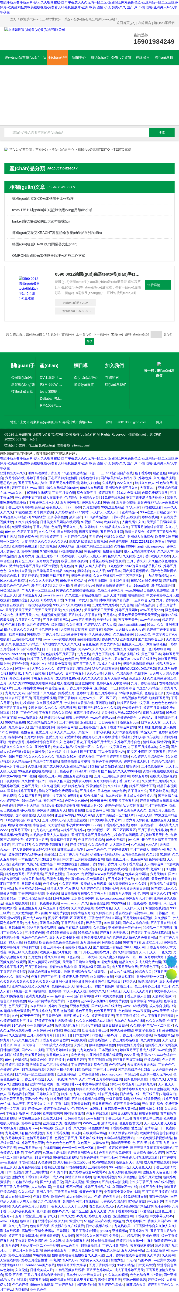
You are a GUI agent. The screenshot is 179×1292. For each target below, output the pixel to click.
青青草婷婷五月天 (63, 840)
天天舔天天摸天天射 (91, 556)
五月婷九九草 (146, 1084)
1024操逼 (114, 991)
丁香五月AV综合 (33, 1079)
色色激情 (124, 1011)
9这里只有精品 (148, 688)
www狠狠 (164, 1050)
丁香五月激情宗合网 (83, 1250)
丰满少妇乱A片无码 (63, 1260)
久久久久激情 (155, 1020)
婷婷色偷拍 (112, 805)
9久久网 (134, 840)
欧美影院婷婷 (52, 1113)
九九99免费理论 (84, 1094)
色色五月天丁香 (105, 1011)
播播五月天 (23, 615)
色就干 (44, 1206)
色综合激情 (124, 673)
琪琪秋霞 (169, 580)
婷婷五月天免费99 (127, 1104)
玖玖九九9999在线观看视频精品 (31, 683)
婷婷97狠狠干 (118, 1148)
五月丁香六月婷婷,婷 (153, 830)
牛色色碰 (39, 825)
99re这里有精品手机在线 (143, 566)
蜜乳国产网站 (53, 800)
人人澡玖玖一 (119, 844)
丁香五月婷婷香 (72, 923)
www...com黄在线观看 (59, 639)
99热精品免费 (15, 722)
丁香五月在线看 (66, 1192)
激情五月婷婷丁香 (40, 1138)
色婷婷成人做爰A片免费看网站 (135, 937)
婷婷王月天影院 (100, 1216)
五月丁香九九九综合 (33, 483)
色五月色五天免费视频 (115, 1152)
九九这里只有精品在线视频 (24, 1133)
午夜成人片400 (92, 805)
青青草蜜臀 (16, 742)
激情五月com (129, 722)
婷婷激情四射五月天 (51, 810)
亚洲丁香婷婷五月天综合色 (90, 835)
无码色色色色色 (132, 854)
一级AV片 (110, 1035)
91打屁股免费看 (149, 727)
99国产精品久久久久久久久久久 (31, 756)
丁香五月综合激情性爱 (34, 898)
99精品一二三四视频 (157, 928)
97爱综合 (146, 1211)
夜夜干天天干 (128, 620)
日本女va (72, 874)
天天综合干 (30, 1045)
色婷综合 (50, 854)
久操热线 (108, 483)
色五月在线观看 (16, 903)
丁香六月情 (41, 527)
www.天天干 (160, 1011)
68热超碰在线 (76, 1167)
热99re (105, 1231)
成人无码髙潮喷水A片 (139, 551)
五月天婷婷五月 (51, 536)
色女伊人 (71, 888)
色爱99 (36, 1113)
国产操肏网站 (83, 996)
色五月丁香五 (27, 532)
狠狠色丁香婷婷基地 (107, 761)
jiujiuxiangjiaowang (110, 898)
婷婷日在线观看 (142, 825)
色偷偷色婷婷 (131, 708)
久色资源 (44, 1162)
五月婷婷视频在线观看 (88, 1099)
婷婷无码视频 (60, 1099)
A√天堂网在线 (133, 805)
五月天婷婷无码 (53, 820)
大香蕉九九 (148, 488)
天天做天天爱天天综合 (160, 1123)
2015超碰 (29, 776)
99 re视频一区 (119, 1167)
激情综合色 (20, 1084)
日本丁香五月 (75, 673)
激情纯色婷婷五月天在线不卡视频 (33, 566)
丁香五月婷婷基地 (144, 747)
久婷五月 (80, 1045)
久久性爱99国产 (33, 781)
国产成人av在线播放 (106, 1006)
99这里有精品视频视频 (74, 928)
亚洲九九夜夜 (35, 996)
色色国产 (71, 659)
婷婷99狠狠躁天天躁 (61, 932)
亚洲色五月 (42, 747)
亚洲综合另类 (89, 497)
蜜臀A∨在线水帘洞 (63, 967)
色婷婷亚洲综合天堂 (82, 1152)
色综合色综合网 (162, 761)
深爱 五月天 (13, 1275)
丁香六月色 (50, 634)
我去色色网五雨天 (105, 668)
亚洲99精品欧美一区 (45, 1084)
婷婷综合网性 (67, 727)
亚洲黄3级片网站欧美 (94, 967)
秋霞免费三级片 (29, 1118)
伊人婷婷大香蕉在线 (79, 703)
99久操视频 (112, 923)
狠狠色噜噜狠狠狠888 (139, 664)
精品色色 (159, 473)
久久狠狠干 (162, 918)
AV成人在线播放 (109, 664)
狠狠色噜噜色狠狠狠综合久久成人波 (78, 1255)
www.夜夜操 (8, 1162)
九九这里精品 (62, 585)
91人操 (76, 1133)
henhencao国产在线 (40, 1265)
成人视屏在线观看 (157, 1162)
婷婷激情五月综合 (130, 1045)
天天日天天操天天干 (128, 908)
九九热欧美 (122, 1226)
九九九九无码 (15, 693)
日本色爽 (103, 791)
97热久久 (129, 981)
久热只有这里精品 (40, 864)
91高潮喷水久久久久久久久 (60, 644)
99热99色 (118, 903)
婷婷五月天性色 (157, 835)
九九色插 (126, 605)
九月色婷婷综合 (38, 624)
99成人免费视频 (128, 492)
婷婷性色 (170, 942)
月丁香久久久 (137, 791)
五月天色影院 (54, 874)
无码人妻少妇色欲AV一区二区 (120, 957)
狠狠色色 (27, 732)
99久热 (10, 532)
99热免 (97, 1035)
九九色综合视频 (49, 1201)
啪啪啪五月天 (159, 698)
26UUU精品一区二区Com (71, 1162)
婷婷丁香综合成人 (56, 1108)
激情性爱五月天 (109, 1280)
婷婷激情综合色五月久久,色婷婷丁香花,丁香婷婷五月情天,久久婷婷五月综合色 (84, 742)
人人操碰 (67, 1236)
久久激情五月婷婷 (155, 781)
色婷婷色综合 (127, 717)
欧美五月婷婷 (34, 1055)
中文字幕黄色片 (118, 747)
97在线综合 (87, 869)
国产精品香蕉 (144, 605)
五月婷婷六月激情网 (26, 639)
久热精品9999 (124, 546)
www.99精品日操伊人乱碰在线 (147, 590)
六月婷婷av (41, 1030)
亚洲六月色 (44, 1192)
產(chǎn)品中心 (58, 60)
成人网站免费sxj (67, 678)
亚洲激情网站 (85, 683)
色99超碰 (43, 1211)
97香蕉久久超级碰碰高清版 (76, 590)
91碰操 (165, 854)
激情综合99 (38, 1060)
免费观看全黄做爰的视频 (122, 1192)
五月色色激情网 (152, 766)
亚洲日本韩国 (49, 923)
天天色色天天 (141, 1167)
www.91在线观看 (135, 1006)
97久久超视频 (50, 786)
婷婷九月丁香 (53, 600)
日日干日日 (50, 649)
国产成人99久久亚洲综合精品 (64, 766)
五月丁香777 (21, 844)
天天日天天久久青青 (137, 991)
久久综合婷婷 (98, 844)
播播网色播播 (119, 580)
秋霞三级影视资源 (74, 561)
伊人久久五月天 (65, 732)
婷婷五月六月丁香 (139, 898)
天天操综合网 (89, 659)
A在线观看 (78, 1040)
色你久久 (49, 1216)
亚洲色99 (93, 1182)
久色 (15, 1016)
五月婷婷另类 (159, 791)
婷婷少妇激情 (90, 483)
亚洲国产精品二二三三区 (94, 546)
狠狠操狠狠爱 (49, 1236)
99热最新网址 (90, 1245)
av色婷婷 (6, 1270)
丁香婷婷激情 (119, 1128)
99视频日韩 (35, 654)
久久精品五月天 (29, 796)
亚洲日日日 (88, 722)
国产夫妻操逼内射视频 (44, 962)
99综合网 (158, 849)
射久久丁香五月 (141, 1182)
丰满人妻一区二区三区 (37, 590)
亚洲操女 (18, 864)
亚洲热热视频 (97, 1040)
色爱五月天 (137, 678)
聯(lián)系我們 (164, 23)
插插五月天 (124, 986)
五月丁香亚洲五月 (28, 1216)
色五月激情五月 (26, 869)
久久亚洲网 (17, 1035)
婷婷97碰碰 (29, 551)
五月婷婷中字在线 (121, 879)
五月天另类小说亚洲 (64, 483)
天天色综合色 (162, 1069)
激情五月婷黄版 (36, 1172)
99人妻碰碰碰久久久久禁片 (128, 884)
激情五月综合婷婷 (78, 1177)
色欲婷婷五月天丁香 (60, 654)
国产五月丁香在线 (13, 708)
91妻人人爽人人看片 (90, 566)
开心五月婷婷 (19, 678)
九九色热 (66, 566)
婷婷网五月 (106, 492)
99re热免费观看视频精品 (154, 1138)
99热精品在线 (88, 932)
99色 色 (108, 502)
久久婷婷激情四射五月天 (50, 844)
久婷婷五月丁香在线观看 (114, 913)
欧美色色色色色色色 (14, 585)
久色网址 (99, 928)
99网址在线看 (74, 1113)
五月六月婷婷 (34, 737)
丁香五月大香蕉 (104, 1069)
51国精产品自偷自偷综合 (106, 766)
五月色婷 (11, 1245)
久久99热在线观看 (125, 732)
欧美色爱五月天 (11, 1099)
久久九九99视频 (116, 1275)
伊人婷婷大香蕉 (100, 634)
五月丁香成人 (139, 849)
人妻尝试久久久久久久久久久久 (44, 541)
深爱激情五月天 (77, 1240)
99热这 (57, 1030)
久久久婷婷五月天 (25, 1206)
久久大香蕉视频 (82, 908)
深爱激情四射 (96, 786)
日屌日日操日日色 (115, 1025)
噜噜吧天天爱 (121, 1143)
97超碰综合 (27, 1162)
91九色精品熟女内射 (42, 722)
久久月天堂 (165, 551)
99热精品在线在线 (25, 1182)
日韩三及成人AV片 (70, 849)
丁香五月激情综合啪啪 (147, 527)
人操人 (109, 673)
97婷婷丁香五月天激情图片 (54, 1020)
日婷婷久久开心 (47, 1094)
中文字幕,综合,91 (147, 1030)
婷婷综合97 (156, 1280)
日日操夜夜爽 (100, 732)
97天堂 (156, 1275)
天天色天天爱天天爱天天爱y (138, 615)
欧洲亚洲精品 (66, 1074)
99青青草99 (131, 942)
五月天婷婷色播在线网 (124, 1172)
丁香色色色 (166, 1064)
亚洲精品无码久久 (13, 473)
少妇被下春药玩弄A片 (128, 835)
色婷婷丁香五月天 (78, 947)
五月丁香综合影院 (85, 1231)
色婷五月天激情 (149, 1177)
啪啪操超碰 (136, 595)
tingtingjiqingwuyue (151, 546)
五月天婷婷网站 (132, 1250)
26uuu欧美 (141, 585)
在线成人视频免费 (163, 776)
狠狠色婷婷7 (89, 1157)
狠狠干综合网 (159, 1196)
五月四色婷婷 (90, 942)
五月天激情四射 (114, 595)
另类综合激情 (10, 590)
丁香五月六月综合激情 (25, 1250)
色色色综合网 (99, 903)
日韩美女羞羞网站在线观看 (59, 522)
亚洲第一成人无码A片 (155, 1074)
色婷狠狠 (155, 903)
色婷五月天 (29, 786)
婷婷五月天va (54, 717)
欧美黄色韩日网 (97, 810)
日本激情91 (81, 1035)
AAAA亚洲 (131, 1055)
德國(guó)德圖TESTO (94, 149)
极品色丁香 (94, 923)
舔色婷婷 (171, 610)
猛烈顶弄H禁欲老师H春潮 (60, 805)
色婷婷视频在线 (88, 639)
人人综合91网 (41, 1187)
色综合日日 (28, 1221)
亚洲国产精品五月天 (54, 576)
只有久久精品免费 (25, 1040)
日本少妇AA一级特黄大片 (84, 1275)
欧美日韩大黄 (63, 859)
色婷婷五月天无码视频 (161, 1045)
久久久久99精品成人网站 (94, 1020)
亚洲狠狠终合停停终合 (124, 928)
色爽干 (56, 527)
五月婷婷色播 (34, 932)
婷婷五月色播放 (150, 1187)
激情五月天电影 (120, 893)
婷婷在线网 (150, 517)
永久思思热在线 (101, 976)
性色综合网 (164, 483)
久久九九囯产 (18, 1226)
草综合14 (131, 1074)
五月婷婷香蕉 (70, 502)
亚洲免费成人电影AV (96, 937)
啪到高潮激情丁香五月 (44, 473)
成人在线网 (65, 683)
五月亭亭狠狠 (57, 517)
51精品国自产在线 (119, 473)
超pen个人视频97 (94, 1001)
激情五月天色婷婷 (127, 649)
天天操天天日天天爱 (99, 610)
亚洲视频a (119, 1231)
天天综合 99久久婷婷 (148, 1152)
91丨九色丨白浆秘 (31, 673)
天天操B (36, 600)
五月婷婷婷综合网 (109, 1079)
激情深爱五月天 (29, 595)
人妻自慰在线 (76, 820)
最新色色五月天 (117, 859)
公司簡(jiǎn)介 (22, 377)
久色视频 (137, 844)
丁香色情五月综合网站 (105, 918)
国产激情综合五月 (151, 639)
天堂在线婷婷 (10, 1260)
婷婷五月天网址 (126, 610)
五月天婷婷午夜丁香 (108, 781)
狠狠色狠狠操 (112, 551)
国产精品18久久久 (164, 888)
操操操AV (15, 737)
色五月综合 (41, 1196)
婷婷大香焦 (86, 756)
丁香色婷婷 (33, 1152)
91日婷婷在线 (65, 556)
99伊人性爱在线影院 (123, 1133)
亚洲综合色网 (167, 1265)
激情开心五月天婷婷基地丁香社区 (106, 737)
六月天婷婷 (158, 874)
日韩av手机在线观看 (125, 517)
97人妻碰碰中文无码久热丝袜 (33, 849)
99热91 (94, 771)
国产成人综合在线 (136, 923)
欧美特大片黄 (106, 620)
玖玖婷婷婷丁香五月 (22, 791)
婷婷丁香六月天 (36, 840)
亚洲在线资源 (80, 1006)
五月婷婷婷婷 (97, 1167)
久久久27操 (47, 532)
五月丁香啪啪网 (156, 805)
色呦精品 (21, 1060)
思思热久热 (8, 483)
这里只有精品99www (30, 888)
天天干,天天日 (149, 952)
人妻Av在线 (100, 1143)
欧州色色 (57, 1196)
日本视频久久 (108, 1050)
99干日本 (114, 571)
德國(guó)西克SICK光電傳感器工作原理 (43, 198)
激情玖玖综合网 (162, 585)
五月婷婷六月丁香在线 (85, 615)
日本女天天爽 (151, 722)
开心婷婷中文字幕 (28, 497)
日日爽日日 (63, 1035)
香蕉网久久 (110, 639)
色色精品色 (117, 1064)
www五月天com (151, 610)
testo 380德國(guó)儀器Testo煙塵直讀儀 (51, 391)
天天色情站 (56, 825)
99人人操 (15, 942)
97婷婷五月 (8, 1128)
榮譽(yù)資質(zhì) (121, 60)
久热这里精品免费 (60, 1069)
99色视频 (30, 942)
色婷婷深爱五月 (55, 1250)
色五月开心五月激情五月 (152, 986)
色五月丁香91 (21, 830)
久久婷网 (168, 1255)
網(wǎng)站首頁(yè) (15, 60)
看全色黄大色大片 (102, 1206)
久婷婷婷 (90, 527)
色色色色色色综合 (164, 703)
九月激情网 (91, 507)
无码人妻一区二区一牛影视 (39, 1245)
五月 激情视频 (63, 1011)
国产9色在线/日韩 (42, 727)
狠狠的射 (132, 766)
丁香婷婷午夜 (138, 1231)
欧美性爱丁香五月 (95, 1030)
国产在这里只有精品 (107, 947)
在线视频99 (72, 1123)
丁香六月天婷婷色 (136, 820)
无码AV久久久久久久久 (95, 649)
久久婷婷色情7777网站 (72, 512)
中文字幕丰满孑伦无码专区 (145, 497)
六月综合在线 (15, 478)
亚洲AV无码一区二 (149, 976)
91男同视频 (16, 634)
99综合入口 (143, 972)
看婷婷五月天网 (49, 776)
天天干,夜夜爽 (57, 1079)
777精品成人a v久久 (114, 527)
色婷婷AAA (92, 624)
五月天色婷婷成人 (99, 1270)
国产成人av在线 (34, 918)
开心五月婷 (155, 1201)
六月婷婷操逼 (15, 1138)
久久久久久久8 (91, 678)
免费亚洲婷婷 (21, 527)
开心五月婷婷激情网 (62, 478)
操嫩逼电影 (8, 893)
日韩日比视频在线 (124, 1113)
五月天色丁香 (149, 967)
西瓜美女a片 (36, 1104)
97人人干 (98, 571)
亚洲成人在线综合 (140, 536)
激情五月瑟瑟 (41, 585)
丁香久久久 (157, 1079)
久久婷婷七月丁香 (136, 556)
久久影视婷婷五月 (49, 703)
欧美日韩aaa (71, 1084)
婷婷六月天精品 (28, 805)
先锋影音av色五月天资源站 (49, 1064)
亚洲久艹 (75, 1221)
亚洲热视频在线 (128, 654)
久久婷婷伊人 (72, 610)
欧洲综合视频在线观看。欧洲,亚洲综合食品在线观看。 (68, 972)
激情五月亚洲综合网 (77, 776)
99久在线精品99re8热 (62, 488)
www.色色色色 (96, 849)
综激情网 (57, 624)
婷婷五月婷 (140, 776)
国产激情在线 (168, 796)
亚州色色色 (38, 1289)
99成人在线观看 (91, 488)
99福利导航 (29, 947)
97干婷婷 (74, 507)
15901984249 (171, 961)
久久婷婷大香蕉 (19, 571)
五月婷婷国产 (88, 727)
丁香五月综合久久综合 (55, 712)
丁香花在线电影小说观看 (107, 561)
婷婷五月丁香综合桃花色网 (150, 932)
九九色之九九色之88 (129, 1020)
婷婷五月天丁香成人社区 (138, 1050)
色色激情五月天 (29, 908)
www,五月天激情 (83, 620)
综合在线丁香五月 (18, 698)
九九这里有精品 (156, 576)
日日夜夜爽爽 (88, 532)
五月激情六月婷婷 (105, 605)
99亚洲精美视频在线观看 (104, 1055)
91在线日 (114, 981)
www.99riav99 (53, 595)
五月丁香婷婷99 (127, 1016)
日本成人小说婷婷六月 (140, 796)
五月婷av (109, 615)
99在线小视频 (164, 1182)
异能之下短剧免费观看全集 (58, 791)
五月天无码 (35, 874)
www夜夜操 (141, 1011)
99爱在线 (7, 815)
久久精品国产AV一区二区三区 (151, 1025)
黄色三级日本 (151, 654)
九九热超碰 (113, 796)
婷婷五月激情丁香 (142, 786)
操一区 (102, 1148)
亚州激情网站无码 (40, 1025)
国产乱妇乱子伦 (51, 1182)
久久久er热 (95, 673)
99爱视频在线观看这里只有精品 (73, 1280)
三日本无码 (89, 957)
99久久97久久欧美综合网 (71, 605)
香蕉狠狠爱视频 (44, 698)
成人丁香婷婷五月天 (129, 1270)
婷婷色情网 (20, 664)
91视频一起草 (22, 991)
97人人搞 (109, 624)
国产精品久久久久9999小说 (121, 771)
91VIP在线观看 (103, 1162)
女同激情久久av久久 (43, 708)
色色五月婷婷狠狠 (13, 1001)
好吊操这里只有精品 (47, 571)
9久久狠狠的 (127, 1177)
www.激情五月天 (30, 717)
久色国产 (83, 1143)
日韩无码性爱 (145, 1265)
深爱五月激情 (38, 1280)
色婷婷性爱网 (10, 1069)
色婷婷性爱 (157, 859)
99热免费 (119, 791)
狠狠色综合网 (28, 536)
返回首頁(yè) (126, 23)
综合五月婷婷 (108, 1094)
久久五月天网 (69, 884)
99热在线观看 (152, 507)
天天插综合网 (154, 864)
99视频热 (34, 634)
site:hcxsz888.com (131, 624)
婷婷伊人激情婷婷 (75, 976)
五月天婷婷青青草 (40, 1035)
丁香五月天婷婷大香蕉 (135, 1035)
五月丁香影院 (68, 722)
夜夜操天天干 (56, 507)
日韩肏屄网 (16, 928)
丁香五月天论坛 (63, 492)
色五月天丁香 (18, 1006)
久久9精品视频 (164, 478)
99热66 (69, 571)
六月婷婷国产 (136, 1221)
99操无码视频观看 (38, 605)
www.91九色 (9, 1221)
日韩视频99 (61, 898)
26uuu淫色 (143, 634)
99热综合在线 (31, 800)
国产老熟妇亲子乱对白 (134, 1069)
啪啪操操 (40, 991)
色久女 (166, 952)
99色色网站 (92, 551)
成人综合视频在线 (162, 1006)
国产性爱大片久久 (76, 1016)
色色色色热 (90, 644)
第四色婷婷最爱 (135, 1079)
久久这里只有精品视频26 (83, 595)
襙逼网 (109, 629)
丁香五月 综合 (10, 1045)
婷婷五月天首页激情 (127, 1060)
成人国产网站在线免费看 (46, 1001)
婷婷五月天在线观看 (90, 1089)
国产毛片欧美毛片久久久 (129, 810)
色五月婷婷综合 (106, 693)
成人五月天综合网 (125, 967)
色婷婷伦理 (84, 693)
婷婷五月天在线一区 (130, 1240)
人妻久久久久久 (43, 668)
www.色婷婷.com (102, 717)
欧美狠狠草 (112, 522)
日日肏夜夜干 (108, 722)
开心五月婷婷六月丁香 (99, 952)
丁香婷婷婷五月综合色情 (89, 1064)
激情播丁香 (88, 864)
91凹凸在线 (83, 1069)
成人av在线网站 (121, 972)
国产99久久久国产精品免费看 (97, 1236)
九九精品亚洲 (130, 1236)
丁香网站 (6, 888)
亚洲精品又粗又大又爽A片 (31, 986)
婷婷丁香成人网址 (137, 761)
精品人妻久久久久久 (18, 629)
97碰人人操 (144, 815)
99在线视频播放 (102, 1240)
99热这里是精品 (74, 473)
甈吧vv (115, 1084)
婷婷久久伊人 (145, 483)
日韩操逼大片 (139, 869)
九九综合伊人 (18, 727)
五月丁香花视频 (57, 1133)
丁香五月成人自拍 (137, 996)
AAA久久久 (125, 483)
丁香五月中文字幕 (79, 688)
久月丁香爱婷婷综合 (123, 1211)
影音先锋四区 (110, 644)
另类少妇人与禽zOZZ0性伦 (121, 712)
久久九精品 (26, 1192)
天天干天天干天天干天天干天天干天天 (33, 610)
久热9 (100, 747)
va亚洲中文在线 (164, 1260)
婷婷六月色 (104, 908)
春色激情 (77, 1055)
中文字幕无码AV (161, 1216)
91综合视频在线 (91, 796)
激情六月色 (109, 1123)
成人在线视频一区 (18, 1196)
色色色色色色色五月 (61, 1143)
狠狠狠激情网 (98, 1128)
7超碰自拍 (168, 1094)
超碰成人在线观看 (93, 884)
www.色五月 (70, 1245)
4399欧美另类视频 (108, 996)
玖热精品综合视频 (21, 1094)
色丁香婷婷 (143, 473)
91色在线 (72, 957)
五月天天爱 (98, 1211)
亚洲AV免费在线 (36, 1099)
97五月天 (160, 972)
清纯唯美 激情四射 (156, 742)
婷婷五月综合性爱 (34, 1260)
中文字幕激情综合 (95, 1084)
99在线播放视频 (33, 1069)
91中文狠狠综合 (66, 864)
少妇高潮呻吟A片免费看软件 (85, 879)
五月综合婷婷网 (83, 898)
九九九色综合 (86, 1050)
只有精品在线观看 (163, 884)
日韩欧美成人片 (41, 1270)
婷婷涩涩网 (78, 844)
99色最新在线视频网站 (34, 771)
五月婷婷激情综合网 (89, 859)
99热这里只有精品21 (15, 517)
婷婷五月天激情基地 (23, 1236)
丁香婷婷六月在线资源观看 (138, 1157)
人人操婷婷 (45, 815)
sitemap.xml (81, 445)
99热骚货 (39, 517)
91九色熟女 (115, 566)
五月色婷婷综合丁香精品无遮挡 (41, 1167)
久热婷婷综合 (10, 800)
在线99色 (7, 615)
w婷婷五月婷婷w (73, 830)
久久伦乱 (168, 1040)
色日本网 (141, 673)
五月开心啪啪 (126, 502)
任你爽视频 (68, 649)
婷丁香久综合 (132, 864)
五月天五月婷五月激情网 (112, 776)
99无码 (131, 1260)
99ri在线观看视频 (65, 1157)
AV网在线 (46, 1128)
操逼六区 (117, 1260)
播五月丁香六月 (84, 664)
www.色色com (150, 620)
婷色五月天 (84, 1011)
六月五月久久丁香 (28, 620)
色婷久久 (114, 556)
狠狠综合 (83, 571)
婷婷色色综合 (89, 478)
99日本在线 (42, 1157)
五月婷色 (95, 536)
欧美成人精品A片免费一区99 (73, 747)
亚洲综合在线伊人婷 (52, 1221)
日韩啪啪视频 (10, 1050)
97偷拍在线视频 (156, 908)
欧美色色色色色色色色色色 (58, 942)
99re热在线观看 (41, 1284)
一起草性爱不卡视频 (68, 1187)
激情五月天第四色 (161, 810)
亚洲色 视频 (150, 1236)
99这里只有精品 (33, 879)
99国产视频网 (104, 986)
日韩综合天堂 (136, 1284)
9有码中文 (22, 668)
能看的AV (22, 976)
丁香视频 (141, 1216)
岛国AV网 (144, 1260)
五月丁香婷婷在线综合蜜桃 (125, 1255)
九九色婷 (94, 1196)
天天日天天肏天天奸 (130, 629)
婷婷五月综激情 (16, 1064)
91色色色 (18, 1025)
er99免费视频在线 (134, 1196)
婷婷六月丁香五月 (13, 766)
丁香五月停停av (51, 947)
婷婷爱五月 (66, 693)
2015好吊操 (58, 1172)
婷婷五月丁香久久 (161, 1284)
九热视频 (21, 1289)
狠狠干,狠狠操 (81, 576)
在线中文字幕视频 (46, 761)
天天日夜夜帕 (102, 1104)
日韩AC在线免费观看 (146, 580)
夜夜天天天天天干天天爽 (69, 1206)
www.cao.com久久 (74, 903)
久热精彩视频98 (163, 996)
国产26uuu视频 (32, 1050)
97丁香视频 (168, 1157)
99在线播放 (23, 512)
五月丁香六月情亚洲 (73, 854)
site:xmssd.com (111, 1074)
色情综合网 (79, 1108)
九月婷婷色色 (90, 888)
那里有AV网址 (65, 815)
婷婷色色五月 (15, 874)
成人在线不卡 (52, 497)
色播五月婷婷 (76, 1060)
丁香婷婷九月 (65, 1284)
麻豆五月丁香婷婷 (56, 908)
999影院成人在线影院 (56, 1045)
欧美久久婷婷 (160, 556)
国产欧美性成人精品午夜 (119, 478)
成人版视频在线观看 (112, 869)
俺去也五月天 (24, 561)
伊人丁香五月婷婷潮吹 (157, 1016)
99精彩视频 (41, 1255)
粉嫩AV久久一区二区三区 (97, 698)
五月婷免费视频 (47, 561)
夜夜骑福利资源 (141, 1245)
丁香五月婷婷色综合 (124, 1040)
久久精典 (153, 1255)
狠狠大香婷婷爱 (77, 717)
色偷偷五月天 (39, 1226)
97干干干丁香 (30, 1016)
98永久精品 (125, 1265)
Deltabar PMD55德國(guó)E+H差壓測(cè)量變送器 (51, 398)
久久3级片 (56, 1240)
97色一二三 (96, 473)
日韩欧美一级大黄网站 (120, 1108)
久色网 (164, 747)
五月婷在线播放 (90, 1138)
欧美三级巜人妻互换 (23, 952)
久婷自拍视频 (127, 952)
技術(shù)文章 (100, 60)
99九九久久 (155, 624)
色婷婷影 (8, 805)
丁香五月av (108, 1157)
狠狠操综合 (20, 600)
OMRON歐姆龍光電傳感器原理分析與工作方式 (48, 255)
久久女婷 (79, 1128)
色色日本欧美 (15, 624)
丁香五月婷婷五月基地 (112, 756)
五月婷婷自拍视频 (115, 1182)
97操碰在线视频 (38, 492)
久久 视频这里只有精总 (22, 644)
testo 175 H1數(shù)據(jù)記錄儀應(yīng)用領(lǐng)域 (52, 210)
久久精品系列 (21, 761)
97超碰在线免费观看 (15, 1011)
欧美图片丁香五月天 (123, 800)
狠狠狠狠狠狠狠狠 (102, 1045)
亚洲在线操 (128, 639)
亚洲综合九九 (52, 1123)
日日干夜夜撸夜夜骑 (44, 903)
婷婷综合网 (162, 649)
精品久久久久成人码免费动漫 (140, 962)
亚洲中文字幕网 (66, 869)
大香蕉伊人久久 (57, 1055)
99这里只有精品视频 (41, 928)
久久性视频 (74, 624)
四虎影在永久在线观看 (67, 1226)
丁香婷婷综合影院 (31, 893)
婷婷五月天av (84, 585)
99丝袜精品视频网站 (119, 1138)
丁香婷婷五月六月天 (43, 502)
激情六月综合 (135, 532)
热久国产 (75, 517)
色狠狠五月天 (160, 820)
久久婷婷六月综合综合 (147, 756)
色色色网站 (139, 859)
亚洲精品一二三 (105, 688)
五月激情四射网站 (56, 620)
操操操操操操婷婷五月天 (114, 585)
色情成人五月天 (133, 644)
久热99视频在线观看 (158, 771)
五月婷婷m (88, 791)
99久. (9, 1060)
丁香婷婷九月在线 (116, 825)
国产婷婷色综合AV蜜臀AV (87, 1172)
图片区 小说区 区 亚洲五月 (146, 752)
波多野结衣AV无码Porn (25, 854)
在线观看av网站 (94, 1133)
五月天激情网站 (115, 678)
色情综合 (70, 497)
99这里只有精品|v (73, 580)
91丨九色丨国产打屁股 (79, 752)
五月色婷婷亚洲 (47, 629)
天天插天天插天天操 (134, 888)
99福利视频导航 (131, 693)
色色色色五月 (154, 693)
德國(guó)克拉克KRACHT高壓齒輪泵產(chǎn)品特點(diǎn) (57, 233)
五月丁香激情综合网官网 (118, 727)
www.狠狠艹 (94, 1118)
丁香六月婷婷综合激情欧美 (44, 1275)
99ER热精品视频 (96, 517)
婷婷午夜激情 (58, 1006)
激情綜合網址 (10, 576)
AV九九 (81, 1216)
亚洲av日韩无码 (134, 1280)
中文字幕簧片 (10, 947)
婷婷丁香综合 (36, 478)
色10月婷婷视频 (104, 1177)
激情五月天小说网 (129, 1162)
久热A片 (152, 844)
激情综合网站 (148, 981)
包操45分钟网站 (136, 874)
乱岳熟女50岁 (66, 756)
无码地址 (96, 1108)
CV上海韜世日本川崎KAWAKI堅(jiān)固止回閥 (51, 377)
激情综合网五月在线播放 (80, 1201)
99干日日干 (98, 800)
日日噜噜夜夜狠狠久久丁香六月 (84, 893)
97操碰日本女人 (76, 600)
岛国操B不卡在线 (124, 1187)
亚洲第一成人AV (51, 1177)
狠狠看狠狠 (76, 810)
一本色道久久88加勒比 (34, 859)
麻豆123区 (132, 781)
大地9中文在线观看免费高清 (50, 664)
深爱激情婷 (72, 737)
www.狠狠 (37, 488)
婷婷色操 (144, 478)
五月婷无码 (29, 576)
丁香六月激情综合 (115, 1245)
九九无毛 (18, 1104)
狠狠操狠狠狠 (148, 1113)
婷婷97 (66, 1094)
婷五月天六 (8, 536)
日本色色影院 (88, 1074)
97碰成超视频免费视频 (50, 615)
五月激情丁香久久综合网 (46, 957)
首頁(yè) (41, 149)
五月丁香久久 (136, 561)
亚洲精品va (130, 512)
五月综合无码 (144, 600)
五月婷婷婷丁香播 (74, 634)
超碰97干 (157, 869)
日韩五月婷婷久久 (86, 712)
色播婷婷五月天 (63, 986)
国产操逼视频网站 (136, 571)
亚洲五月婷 (44, 556)
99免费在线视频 (112, 497)
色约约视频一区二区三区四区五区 (111, 830)
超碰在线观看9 (153, 712)
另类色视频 (55, 879)
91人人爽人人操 (75, 991)
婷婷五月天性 (91, 502)
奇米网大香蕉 (43, 512)
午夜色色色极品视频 (59, 1089)
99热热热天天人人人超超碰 (49, 835)
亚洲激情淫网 (123, 1216)
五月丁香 (113, 1089)
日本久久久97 (160, 893)
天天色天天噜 (161, 879)
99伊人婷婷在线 (121, 1030)
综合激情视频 (160, 1089)
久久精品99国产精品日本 (135, 1206)
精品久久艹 (148, 732)
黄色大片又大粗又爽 (116, 659)
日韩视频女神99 (150, 1108)
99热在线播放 (15, 659)
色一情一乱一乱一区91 (78, 1148)
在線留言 (144, 23)
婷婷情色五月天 (82, 913)
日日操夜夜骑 (63, 771)
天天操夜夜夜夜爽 (21, 1211)
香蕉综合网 (72, 1030)
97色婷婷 (72, 1001)
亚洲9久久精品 (114, 536)
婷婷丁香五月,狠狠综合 (73, 668)
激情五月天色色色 (156, 1172)
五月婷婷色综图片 (111, 1284)
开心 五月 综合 (152, 1104)
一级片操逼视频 (117, 1099)
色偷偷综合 (138, 1001)
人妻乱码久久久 (133, 522)
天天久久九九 (73, 527)
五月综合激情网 (157, 1250)
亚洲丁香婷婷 (67, 698)
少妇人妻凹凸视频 (146, 737)
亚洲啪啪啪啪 (105, 703)
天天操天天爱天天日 (105, 512)
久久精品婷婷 (123, 634)
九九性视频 (48, 546)
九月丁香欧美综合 (144, 683)
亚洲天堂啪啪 (124, 976)
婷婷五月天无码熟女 (114, 932)
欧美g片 (118, 1221)
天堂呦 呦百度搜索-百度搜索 (81, 629)
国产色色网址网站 (164, 571)
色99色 (146, 649)
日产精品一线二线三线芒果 (35, 1074)
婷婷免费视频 (118, 1001)
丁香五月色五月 (42, 678)
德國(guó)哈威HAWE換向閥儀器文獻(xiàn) (44, 244)
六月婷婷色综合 (75, 536)
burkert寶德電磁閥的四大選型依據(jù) (41, 221)
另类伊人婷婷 (81, 781)
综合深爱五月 (86, 492)
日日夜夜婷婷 (10, 781)
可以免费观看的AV (111, 752)
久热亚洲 (34, 766)
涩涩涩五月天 (152, 942)
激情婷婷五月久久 (135, 1089)
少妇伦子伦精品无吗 (105, 854)
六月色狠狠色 (156, 644)
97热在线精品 (164, 1035)
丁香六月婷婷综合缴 (60, 1050)
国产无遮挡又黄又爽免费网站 (151, 1148)
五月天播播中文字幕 (28, 688)
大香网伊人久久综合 (94, 1260)
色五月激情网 (97, 580)
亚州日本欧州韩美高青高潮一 (111, 600)
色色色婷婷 (20, 1284)
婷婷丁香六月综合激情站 (45, 659)
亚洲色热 (52, 893)
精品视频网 (67, 708)
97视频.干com (91, 522)
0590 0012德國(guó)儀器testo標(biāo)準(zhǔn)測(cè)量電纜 (98, 274)
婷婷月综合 (127, 688)
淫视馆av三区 (143, 913)
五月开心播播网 (111, 532)
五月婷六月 (26, 556)
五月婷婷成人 (41, 1011)
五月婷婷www (31, 1108)
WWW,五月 (91, 1123)
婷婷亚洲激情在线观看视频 (159, 800)
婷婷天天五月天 (102, 1016)
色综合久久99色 (76, 800)
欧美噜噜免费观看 (25, 546)
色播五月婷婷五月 (110, 590)
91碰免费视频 (59, 913)
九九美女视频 (150, 1040)
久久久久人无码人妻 (43, 580)
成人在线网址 (76, 1196)
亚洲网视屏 (110, 888)
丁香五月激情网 (17, 1113)
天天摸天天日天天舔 (141, 1064)
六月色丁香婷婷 (103, 654)
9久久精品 (54, 752)
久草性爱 (38, 752)
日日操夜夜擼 (137, 903)
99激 (15, 712)
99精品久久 (55, 673)
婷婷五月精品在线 (97, 1187)
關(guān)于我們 (36, 60)
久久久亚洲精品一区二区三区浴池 (118, 576)
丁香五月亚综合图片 (54, 1040)
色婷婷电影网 (118, 541)
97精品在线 (136, 1201)
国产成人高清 (74, 1182)
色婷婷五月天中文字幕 (112, 683)
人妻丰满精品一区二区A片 (115, 815)
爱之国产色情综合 (144, 1128)
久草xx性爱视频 (54, 1152)
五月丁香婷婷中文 (102, 1265)
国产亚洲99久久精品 (41, 693)
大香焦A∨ (145, 717)
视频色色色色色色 (34, 937)
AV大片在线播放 (144, 659)
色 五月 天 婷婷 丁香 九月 (151, 1143)
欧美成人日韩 (52, 1118)
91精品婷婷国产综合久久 (22, 820)
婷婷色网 (46, 869)
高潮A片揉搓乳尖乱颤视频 (88, 541)
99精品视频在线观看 (133, 698)
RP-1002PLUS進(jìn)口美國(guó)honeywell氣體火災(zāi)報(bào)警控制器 (51, 405)
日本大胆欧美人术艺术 (104, 820)
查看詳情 (153, 285)
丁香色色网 (29, 712)
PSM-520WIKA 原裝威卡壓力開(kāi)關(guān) (51, 384)
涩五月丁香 (63, 1128)
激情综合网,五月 (67, 1025)
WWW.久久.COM (81, 1079)
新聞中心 (79, 57)
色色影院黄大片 (130, 1123)
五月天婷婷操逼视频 (137, 918)
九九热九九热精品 (46, 830)
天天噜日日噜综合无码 (78, 962)
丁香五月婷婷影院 (13, 972)
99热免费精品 (116, 840)
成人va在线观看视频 (145, 1099)
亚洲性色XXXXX (12, 1265)
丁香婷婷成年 (118, 849)
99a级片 (81, 771)
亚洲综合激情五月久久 (121, 488)
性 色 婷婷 (140, 893)
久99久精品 (66, 546)
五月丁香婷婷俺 (36, 967)
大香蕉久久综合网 (113, 1201)
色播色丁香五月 (66, 1138)
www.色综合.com (59, 996)
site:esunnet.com (12, 654)
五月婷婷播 (56, 1060)
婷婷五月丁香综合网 (161, 532)
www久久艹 (16, 492)
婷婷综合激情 (31, 1123)
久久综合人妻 (117, 786)
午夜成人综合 (109, 1250)
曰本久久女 (66, 1216)
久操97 (83, 732)
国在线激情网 (67, 532)
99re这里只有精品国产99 (158, 512)
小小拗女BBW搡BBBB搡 (83, 825)
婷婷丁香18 (20, 488)
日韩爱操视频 (31, 884)
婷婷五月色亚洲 (32, 1143)
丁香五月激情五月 (118, 1118)
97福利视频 (48, 551)
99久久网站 (85, 815)
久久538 (152, 854)
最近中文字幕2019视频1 (60, 796)
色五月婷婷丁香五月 (45, 976)
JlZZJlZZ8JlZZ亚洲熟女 (147, 541)
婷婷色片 (18, 1089)
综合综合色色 (55, 688)
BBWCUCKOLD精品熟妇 (138, 668)
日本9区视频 (14, 1172)
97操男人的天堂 (58, 781)
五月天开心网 (52, 1016)
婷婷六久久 (97, 991)
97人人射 (133, 507)
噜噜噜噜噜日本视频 (75, 761)
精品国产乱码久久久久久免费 (99, 708)
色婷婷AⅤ (50, 884)
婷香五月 (128, 1084)
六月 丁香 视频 (58, 1104)
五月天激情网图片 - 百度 (29, 913)
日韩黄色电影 (74, 1118)
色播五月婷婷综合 (91, 840)
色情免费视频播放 (155, 492)
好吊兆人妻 (55, 888)
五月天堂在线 (90, 1025)
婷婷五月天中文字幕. (72, 1265)
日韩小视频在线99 (99, 1226)
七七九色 (31, 923)
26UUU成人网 (134, 947)
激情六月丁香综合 (25, 1177)
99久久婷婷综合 (26, 522)
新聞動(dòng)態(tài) (23, 385)
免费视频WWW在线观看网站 (102, 874)
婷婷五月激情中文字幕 (133, 703)
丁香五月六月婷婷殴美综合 (24, 507)
